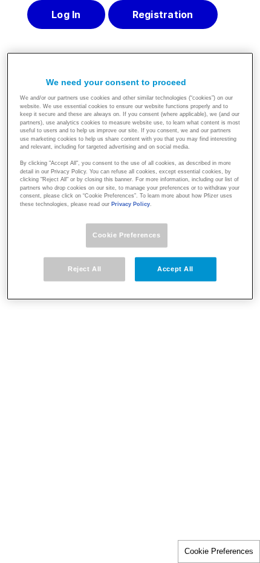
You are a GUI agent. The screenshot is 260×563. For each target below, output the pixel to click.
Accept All (175, 268)
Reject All (85, 268)
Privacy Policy (130, 204)
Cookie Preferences (218, 551)
